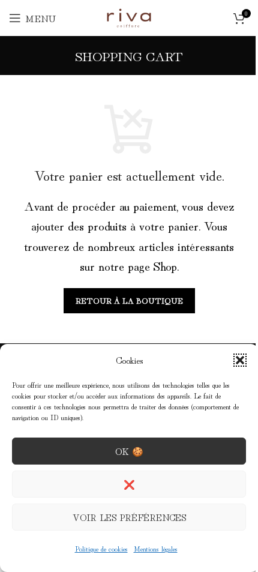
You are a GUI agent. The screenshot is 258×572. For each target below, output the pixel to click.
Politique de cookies (101, 548)
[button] (240, 360)
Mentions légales (156, 548)
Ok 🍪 (129, 451)
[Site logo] (129, 15)
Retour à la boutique (129, 300)
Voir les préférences (129, 517)
